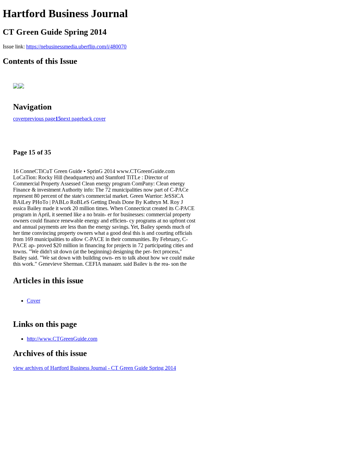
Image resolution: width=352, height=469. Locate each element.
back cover (94, 119)
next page (71, 119)
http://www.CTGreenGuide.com (62, 339)
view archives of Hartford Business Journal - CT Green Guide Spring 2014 (94, 368)
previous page (40, 119)
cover (19, 119)
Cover (33, 301)
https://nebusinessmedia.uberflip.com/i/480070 (76, 46)
